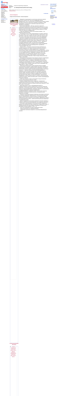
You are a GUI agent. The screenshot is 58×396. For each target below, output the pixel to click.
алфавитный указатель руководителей (3, 16)
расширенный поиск (53, 6)
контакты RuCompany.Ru (3, 20)
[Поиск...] (56, 5)
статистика (51, 18)
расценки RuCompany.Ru (3, 22)
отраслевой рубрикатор (3, 12)
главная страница (3, 10)
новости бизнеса (3, 17)
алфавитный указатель (3, 14)
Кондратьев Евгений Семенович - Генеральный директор (19, 16)
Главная (2, 7)
